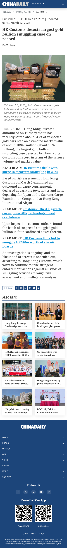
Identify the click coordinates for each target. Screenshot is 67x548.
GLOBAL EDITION (37, 534)
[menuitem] (37, 4)
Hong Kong (23, 12)
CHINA (25, 534)
